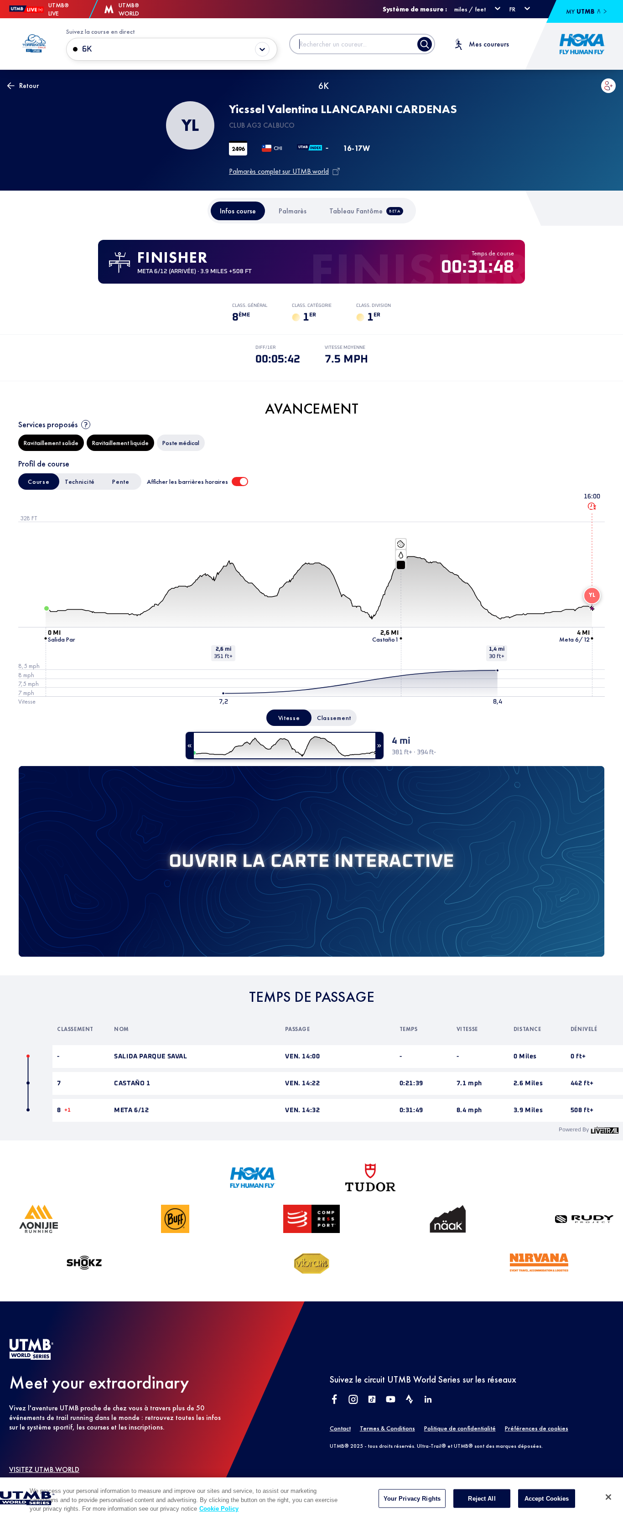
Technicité (80, 481)
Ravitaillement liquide (120, 443)
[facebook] (334, 1400)
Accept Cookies (546, 1498)
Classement (334, 718)
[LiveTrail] (605, 1130)
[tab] (238, 211)
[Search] (424, 44)
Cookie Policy (219, 1508)
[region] (311, 1497)
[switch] (240, 481)
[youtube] (390, 1400)
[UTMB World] (31, 1357)
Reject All (481, 1498)
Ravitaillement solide (51, 443)
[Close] (608, 1497)
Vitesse (289, 718)
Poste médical (180, 443)
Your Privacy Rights (412, 1498)
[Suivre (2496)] (608, 85)
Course (38, 481)
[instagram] (353, 1400)
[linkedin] (428, 1400)
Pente (121, 481)
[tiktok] (372, 1400)
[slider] (284, 745)
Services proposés (48, 424)
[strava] (409, 1400)
